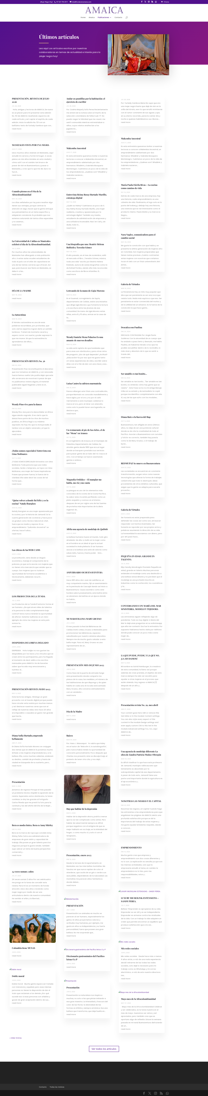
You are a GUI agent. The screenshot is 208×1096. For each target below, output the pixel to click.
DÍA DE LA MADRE (21, 290)
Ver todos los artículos (104, 1048)
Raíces (69, 735)
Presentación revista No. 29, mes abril (139, 705)
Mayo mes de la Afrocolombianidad (138, 998)
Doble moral (18, 976)
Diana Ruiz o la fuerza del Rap (136, 417)
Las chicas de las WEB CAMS (26, 550)
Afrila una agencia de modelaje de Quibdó (87, 529)
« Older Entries (16, 1038)
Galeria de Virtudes (130, 509)
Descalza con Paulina (131, 327)
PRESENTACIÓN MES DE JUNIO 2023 (85, 665)
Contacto (118, 18)
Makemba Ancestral (76, 148)
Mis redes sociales (130, 948)
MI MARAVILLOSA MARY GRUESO (83, 618)
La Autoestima (19, 314)
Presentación (18, 782)
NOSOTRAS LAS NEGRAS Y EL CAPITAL (141, 801)
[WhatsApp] (156, 2)
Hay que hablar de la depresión (81, 808)
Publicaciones (103, 18)
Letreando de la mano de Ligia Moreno (85, 290)
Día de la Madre (74, 711)
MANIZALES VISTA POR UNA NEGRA (30, 145)
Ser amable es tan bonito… (134, 373)
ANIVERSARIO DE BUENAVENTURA (84, 572)
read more (16, 129)
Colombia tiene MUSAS (23, 948)
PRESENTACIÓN (74, 905)
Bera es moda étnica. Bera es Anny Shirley (32, 825)
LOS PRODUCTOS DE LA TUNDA (28, 596)
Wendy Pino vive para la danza (27, 404)
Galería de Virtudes (130, 284)
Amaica (92, 18)
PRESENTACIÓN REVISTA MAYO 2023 (31, 689)
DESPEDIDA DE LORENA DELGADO (30, 642)
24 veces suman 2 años (23, 871)
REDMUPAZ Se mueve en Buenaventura (140, 463)
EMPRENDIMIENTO (131, 847)
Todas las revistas (57, 1087)
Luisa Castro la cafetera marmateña (83, 383)
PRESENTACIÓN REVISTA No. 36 (28, 361)
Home (83, 18)
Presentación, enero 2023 (78, 855)
